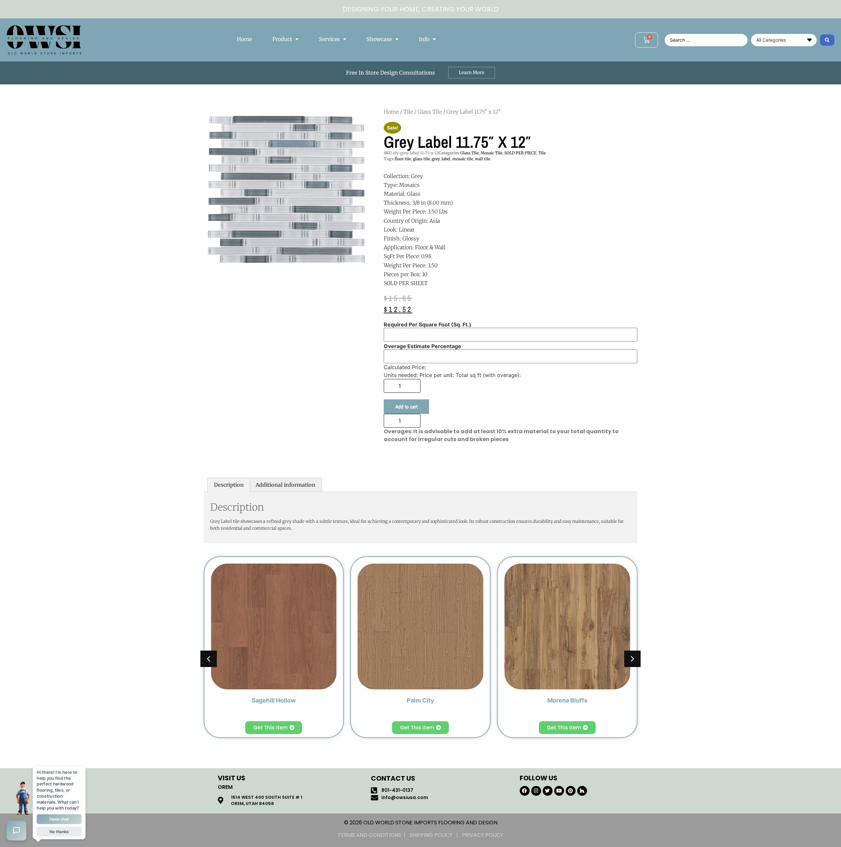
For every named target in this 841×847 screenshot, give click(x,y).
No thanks (59, 833)
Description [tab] (229, 484)
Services (329, 39)
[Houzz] (582, 791)
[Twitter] (548, 791)
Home (244, 39)
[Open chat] (16, 830)
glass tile (421, 158)
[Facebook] (525, 791)
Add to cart (406, 406)
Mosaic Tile (491, 152)
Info (424, 39)
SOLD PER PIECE (520, 152)
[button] (632, 659)
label (446, 158)
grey (436, 158)
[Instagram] (536, 791)
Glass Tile (430, 111)
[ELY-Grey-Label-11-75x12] (287, 190)
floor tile (403, 158)
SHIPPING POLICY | (435, 835)
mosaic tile (462, 158)
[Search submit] (827, 40)
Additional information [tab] (285, 484)
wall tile (482, 158)
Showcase (379, 39)
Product (282, 39)
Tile (408, 111)
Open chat (59, 819)
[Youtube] (559, 791)
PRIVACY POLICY (482, 835)
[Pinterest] (571, 791)
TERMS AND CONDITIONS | (373, 835)
